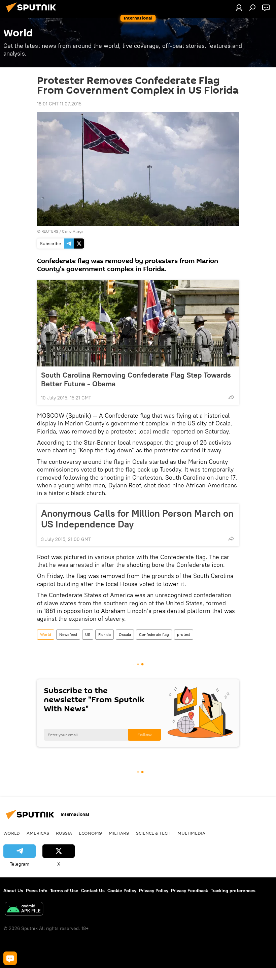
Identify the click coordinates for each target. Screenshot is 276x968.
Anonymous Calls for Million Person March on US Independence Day (137, 518)
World (45, 634)
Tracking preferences (233, 891)
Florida (104, 634)
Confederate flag (154, 634)
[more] (231, 397)
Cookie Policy (121, 891)
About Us (13, 891)
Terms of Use (64, 891)
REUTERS (49, 231)
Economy (90, 833)
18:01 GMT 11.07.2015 (59, 104)
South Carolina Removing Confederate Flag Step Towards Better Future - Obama (136, 379)
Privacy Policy (153, 891)
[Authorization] (239, 7)
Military (119, 833)
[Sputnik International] (33, 13)
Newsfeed (68, 634)
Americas (38, 833)
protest (183, 634)
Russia (64, 833)
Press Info (36, 891)
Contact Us (93, 891)
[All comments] (10, 958)
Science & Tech (153, 833)
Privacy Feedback (189, 891)
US (87, 634)
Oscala (125, 634)
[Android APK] (24, 909)
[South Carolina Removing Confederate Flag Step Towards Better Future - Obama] (138, 323)
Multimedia (191, 833)
